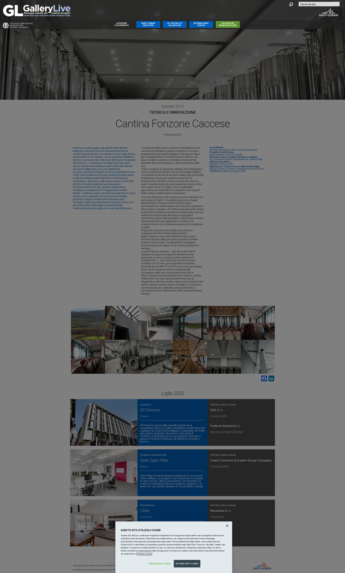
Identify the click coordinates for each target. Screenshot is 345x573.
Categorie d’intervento (121, 24)
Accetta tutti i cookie (187, 563)
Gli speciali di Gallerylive (174, 24)
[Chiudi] (227, 526)
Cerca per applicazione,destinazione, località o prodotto (21, 25)
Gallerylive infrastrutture (227, 24)
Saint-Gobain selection (148, 24)
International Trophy (201, 24)
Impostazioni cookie (160, 563)
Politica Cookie (144, 554)
